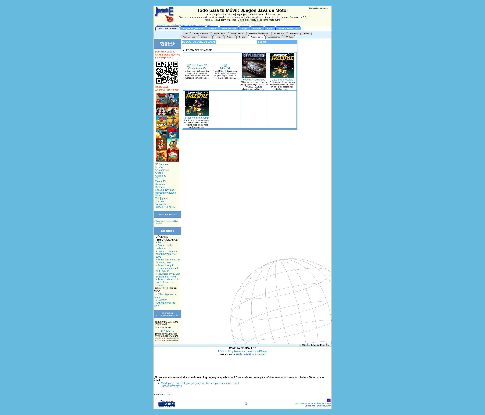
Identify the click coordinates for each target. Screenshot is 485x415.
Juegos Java (257, 37)
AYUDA (289, 37)
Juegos (212, 28)
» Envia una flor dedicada (164, 247)
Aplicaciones (274, 37)
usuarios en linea (162, 394)
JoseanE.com (163, 25)
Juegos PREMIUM (165, 207)
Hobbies (257, 28)
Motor (207, 25)
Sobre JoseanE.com (288, 28)
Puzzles (159, 201)
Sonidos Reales (201, 33)
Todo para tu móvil (167, 28)
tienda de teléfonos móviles (250, 354)
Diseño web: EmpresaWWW (318, 406)
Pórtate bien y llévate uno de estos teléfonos (242, 351)
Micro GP (225, 68)
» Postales (161, 242)
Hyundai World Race (254, 79)
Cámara (159, 178)
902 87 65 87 (164, 331)
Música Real (219, 33)
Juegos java (197, 25)
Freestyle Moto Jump (197, 117)
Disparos (160, 187)
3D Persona (161, 164)
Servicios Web (229, 28)
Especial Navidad (164, 189)
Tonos (306, 33)
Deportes (160, 184)
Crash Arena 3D (197, 68)
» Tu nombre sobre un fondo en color (168, 261)
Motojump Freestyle (282, 79)
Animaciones (189, 37)
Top (186, 33)
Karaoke (294, 33)
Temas (218, 37)
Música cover (237, 33)
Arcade (159, 172)
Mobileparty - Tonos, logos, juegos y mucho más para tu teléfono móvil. (200, 383)
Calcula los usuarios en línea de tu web (313, 403)
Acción (159, 167)
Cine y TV (160, 181)
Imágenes (205, 37)
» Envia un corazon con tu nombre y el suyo (166, 254)
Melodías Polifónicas (258, 33)
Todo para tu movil (180, 25)
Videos (230, 37)
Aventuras (160, 175)
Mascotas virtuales (165, 192)
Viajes (244, 28)
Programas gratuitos (193, 28)
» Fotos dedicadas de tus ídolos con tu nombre (167, 282)
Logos (242, 37)
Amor (270, 28)
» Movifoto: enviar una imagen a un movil (168, 275)
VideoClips (279, 33)
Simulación (161, 204)
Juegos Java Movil (171, 386)
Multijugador (161, 198)
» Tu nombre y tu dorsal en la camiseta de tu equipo (167, 268)
